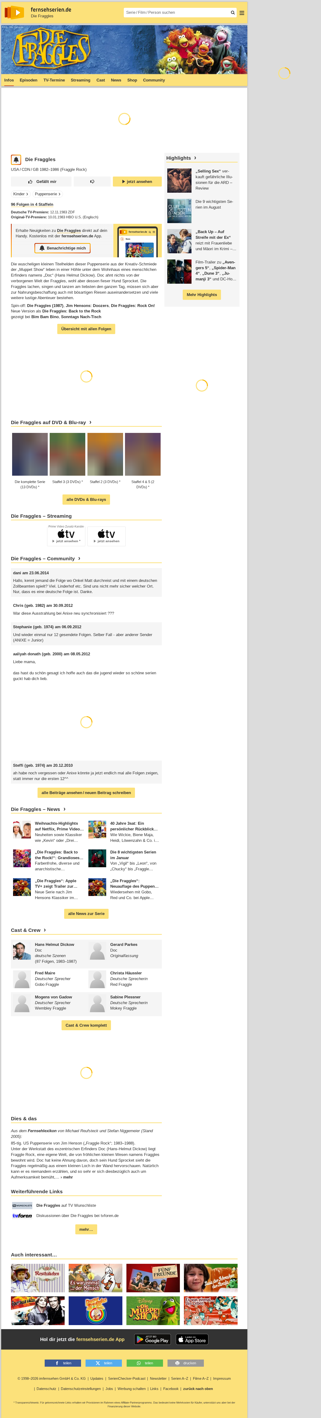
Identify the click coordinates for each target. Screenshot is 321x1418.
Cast (100, 80)
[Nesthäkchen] (38, 1278)
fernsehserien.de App (100, 1339)
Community (154, 80)
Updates (96, 1378)
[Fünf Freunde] (153, 1278)
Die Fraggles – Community (43, 558)
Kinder (19, 194)
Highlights (178, 158)
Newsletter (158, 1378)
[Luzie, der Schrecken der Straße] (211, 1278)
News (116, 80)
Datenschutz (46, 1389)
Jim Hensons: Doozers (87, 305)
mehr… (86, 1229)
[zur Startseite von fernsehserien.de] (14, 12)
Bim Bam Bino (45, 317)
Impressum (222, 1378)
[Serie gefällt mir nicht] (92, 182)
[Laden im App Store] (192, 1339)
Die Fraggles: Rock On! (133, 305)
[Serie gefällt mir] (41, 182)
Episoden (28, 80)
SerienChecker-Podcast (126, 1378)
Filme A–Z (201, 1378)
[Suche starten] (233, 12)
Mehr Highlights (202, 294)
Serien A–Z (179, 1378)
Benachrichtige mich (66, 248)
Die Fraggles (42, 16)
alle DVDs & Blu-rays (86, 499)
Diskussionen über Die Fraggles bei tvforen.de (77, 1215)
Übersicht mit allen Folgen (86, 329)
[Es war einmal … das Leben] (211, 1310)
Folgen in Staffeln (32, 204)
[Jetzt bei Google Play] (152, 1339)
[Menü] (242, 13)
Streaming (80, 80)
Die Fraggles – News (35, 809)
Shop (132, 80)
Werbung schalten (132, 1389)
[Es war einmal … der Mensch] (95, 1278)
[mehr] (64, 1177)
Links (154, 1389)
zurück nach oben (198, 1389)
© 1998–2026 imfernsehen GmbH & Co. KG (52, 1378)
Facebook (171, 1389)
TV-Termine (54, 80)
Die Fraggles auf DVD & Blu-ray (48, 422)
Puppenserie (46, 194)
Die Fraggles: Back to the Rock (71, 311)
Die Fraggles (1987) (45, 305)
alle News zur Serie (86, 913)
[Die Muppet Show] (153, 1310)
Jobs (109, 1389)
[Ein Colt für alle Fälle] (38, 1310)
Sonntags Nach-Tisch (81, 317)
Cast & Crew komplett (86, 1025)
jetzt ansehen (139, 181)
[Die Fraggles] (137, 240)
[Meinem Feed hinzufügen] (16, 159)
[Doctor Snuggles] (95, 1310)
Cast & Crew (25, 930)
